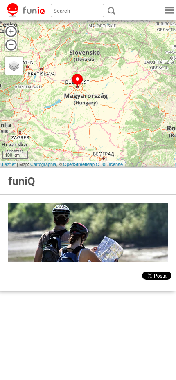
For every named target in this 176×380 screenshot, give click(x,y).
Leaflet (9, 164)
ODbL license (109, 164)
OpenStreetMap (79, 164)
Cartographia (43, 164)
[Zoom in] (11, 31)
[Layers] (14, 66)
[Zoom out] (11, 45)
